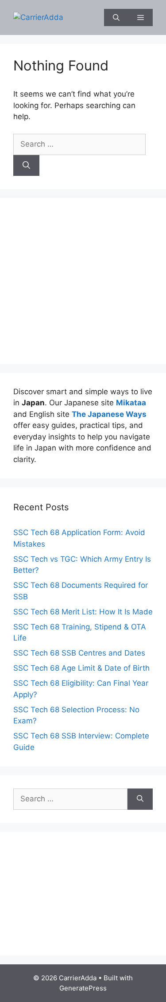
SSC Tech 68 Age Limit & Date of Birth (81, 668)
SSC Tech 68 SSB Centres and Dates (79, 653)
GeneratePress (83, 988)
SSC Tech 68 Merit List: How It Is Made (83, 611)
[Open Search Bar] (116, 17)
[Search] (26, 165)
